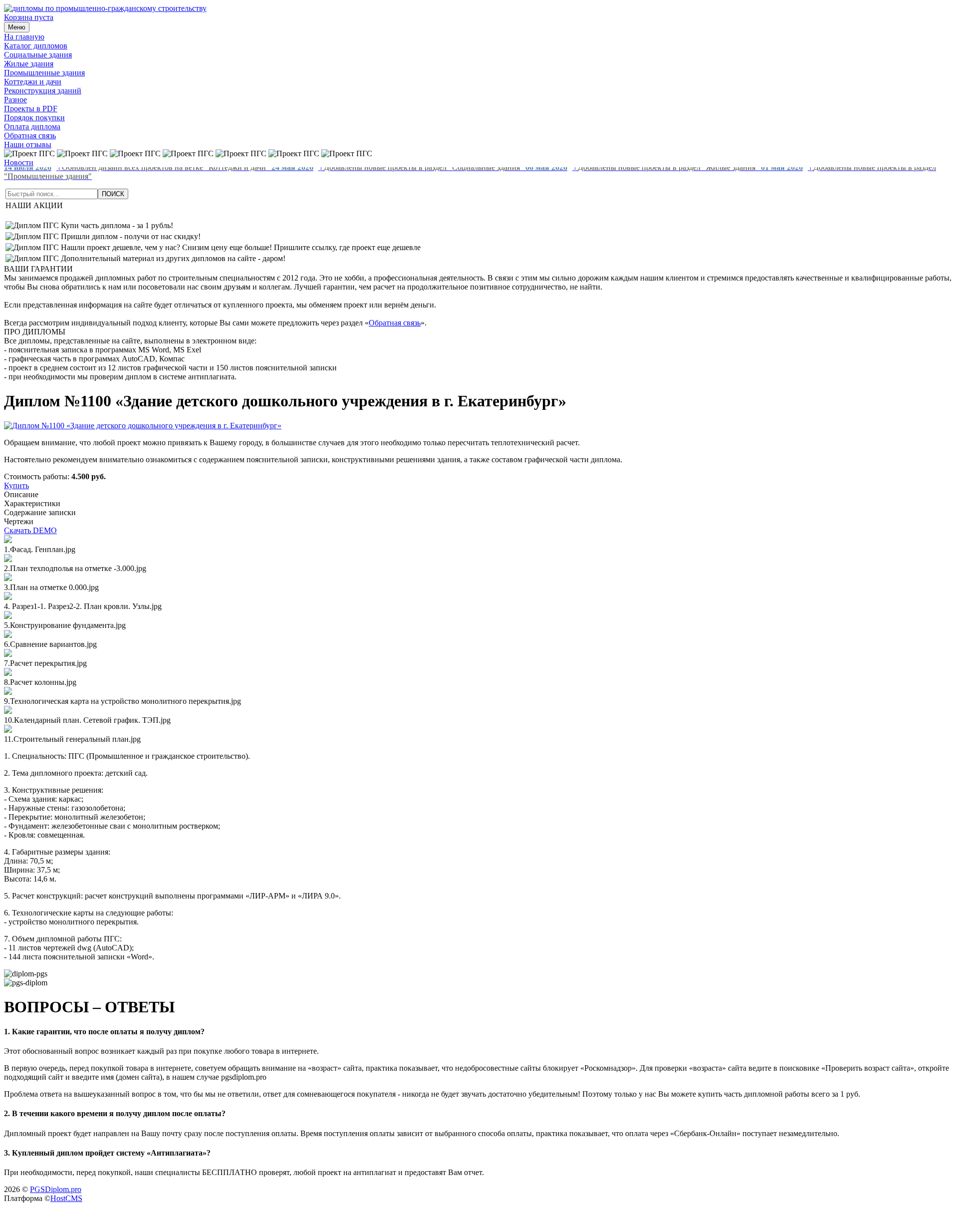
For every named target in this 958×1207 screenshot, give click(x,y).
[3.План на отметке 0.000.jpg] (8, 578)
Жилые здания (28, 63)
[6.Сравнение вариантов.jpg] (8, 635)
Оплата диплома (32, 126)
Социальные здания (38, 54)
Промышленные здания (44, 72)
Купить (16, 485)
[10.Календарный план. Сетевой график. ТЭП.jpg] (8, 711)
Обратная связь (30, 135)
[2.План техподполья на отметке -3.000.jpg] (8, 559)
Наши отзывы (27, 144)
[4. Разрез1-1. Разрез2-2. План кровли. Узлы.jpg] (8, 597)
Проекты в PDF (30, 108)
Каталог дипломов (35, 45)
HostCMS (66, 1198)
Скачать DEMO (30, 530)
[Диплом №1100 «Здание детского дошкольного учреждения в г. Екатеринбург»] (142, 425)
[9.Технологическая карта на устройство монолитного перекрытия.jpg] (8, 692)
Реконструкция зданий (42, 90)
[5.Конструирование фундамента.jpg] (8, 616)
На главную (24, 36)
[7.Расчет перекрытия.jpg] (8, 654)
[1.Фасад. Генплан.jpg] (8, 540)
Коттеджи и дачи (32, 81)
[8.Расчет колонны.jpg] (8, 673)
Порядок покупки (34, 117)
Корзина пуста (28, 17)
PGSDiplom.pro (55, 1189)
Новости (18, 162)
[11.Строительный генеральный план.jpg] (8, 730)
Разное (15, 99)
